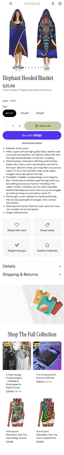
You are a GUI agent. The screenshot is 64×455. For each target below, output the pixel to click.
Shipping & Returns (20, 274)
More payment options (32, 143)
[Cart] (60, 3)
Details (9, 266)
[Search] (10, 3)
